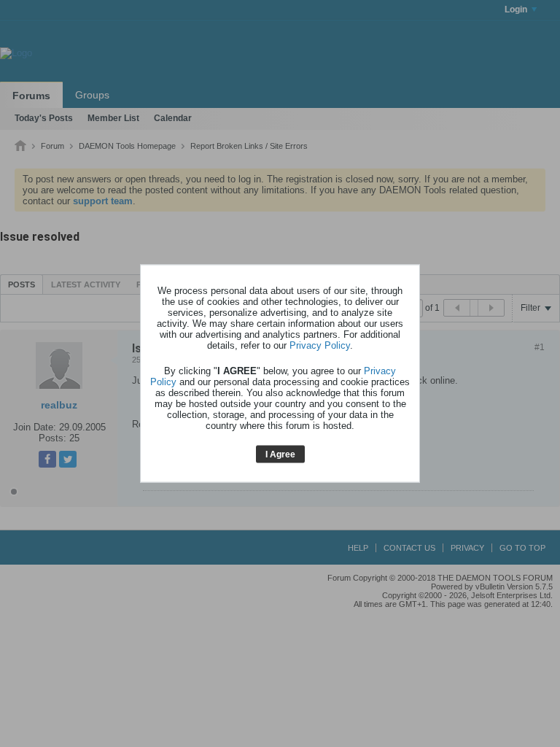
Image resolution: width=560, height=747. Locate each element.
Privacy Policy (319, 344)
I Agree (280, 454)
